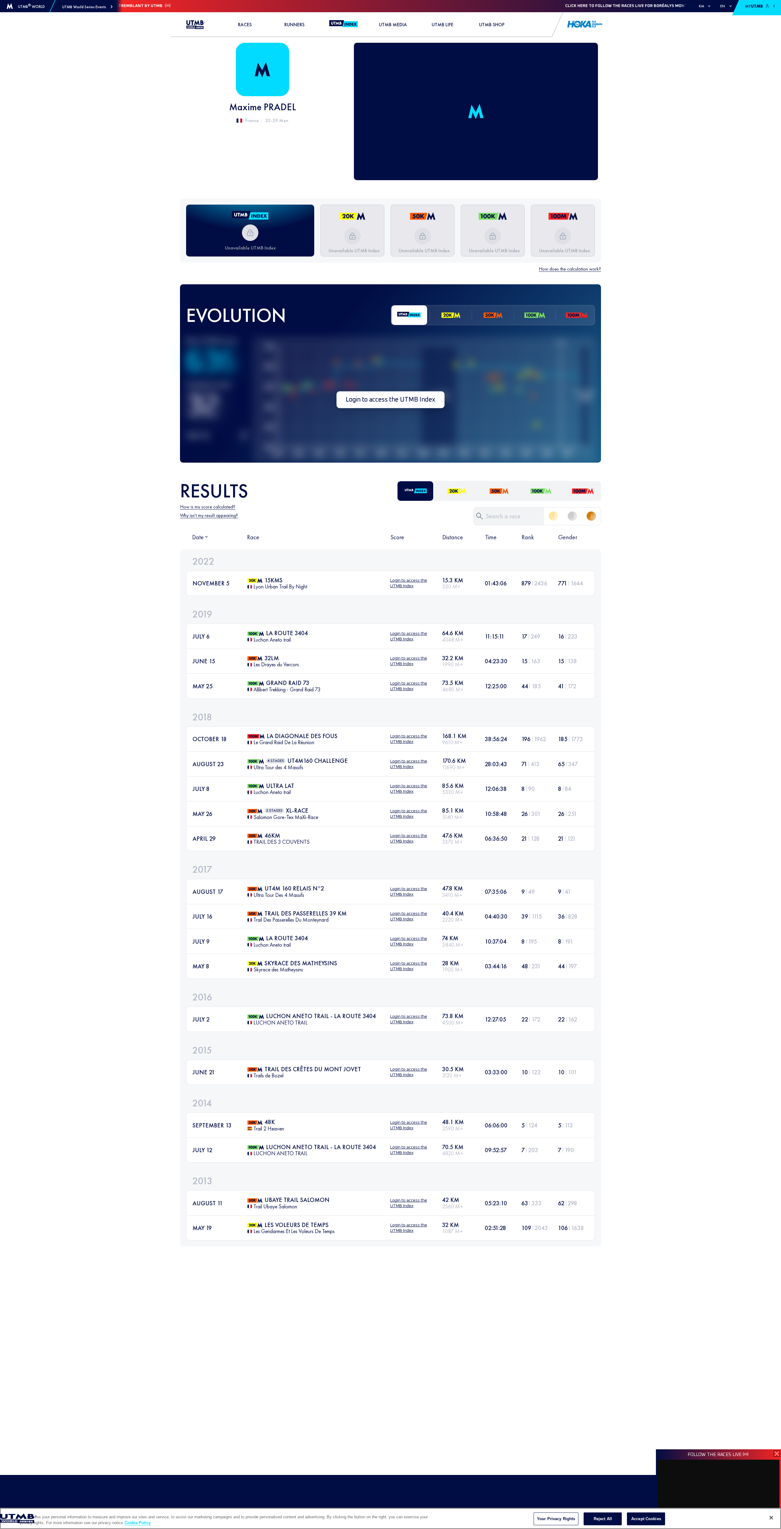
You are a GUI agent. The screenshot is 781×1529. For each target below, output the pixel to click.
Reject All (603, 1518)
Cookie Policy (137, 1522)
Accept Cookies (646, 1518)
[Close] (771, 1517)
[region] (390, 1518)
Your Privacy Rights (556, 1518)
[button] (87, 6)
